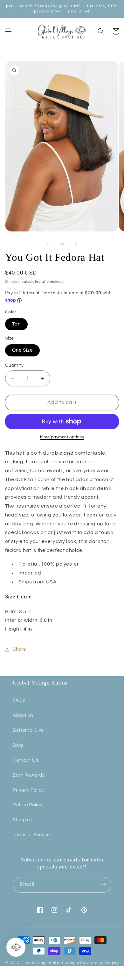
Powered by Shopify (99, 963)
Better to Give (28, 730)
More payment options (62, 437)
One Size (22, 350)
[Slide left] (48, 244)
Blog (18, 745)
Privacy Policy (28, 790)
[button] (8, 31)
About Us (23, 715)
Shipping (13, 281)
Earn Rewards (29, 775)
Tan (16, 324)
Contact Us (25, 760)
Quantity (14, 365)
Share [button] (19, 649)
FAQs (19, 700)
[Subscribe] (103, 885)
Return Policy (27, 804)
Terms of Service (31, 834)
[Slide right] (76, 244)
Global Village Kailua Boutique (50, 963)
